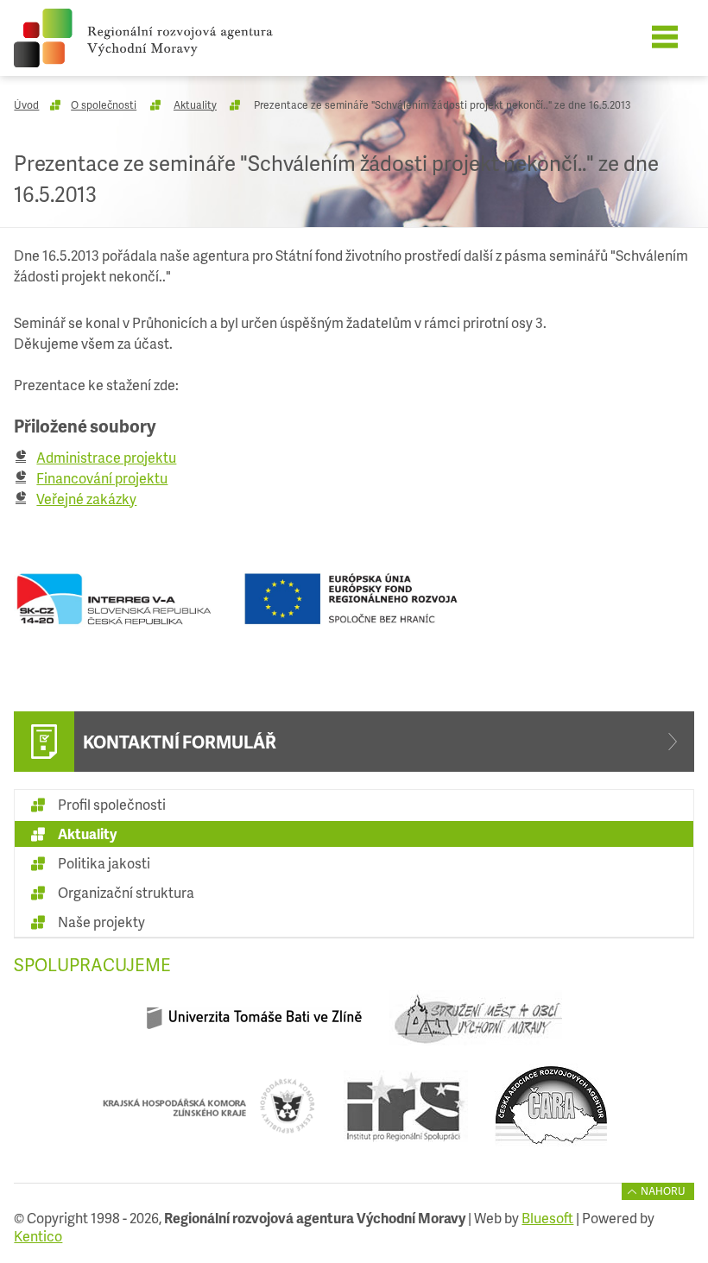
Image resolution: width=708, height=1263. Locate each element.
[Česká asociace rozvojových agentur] (551, 1112)
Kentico (38, 1236)
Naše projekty (101, 921)
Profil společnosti (112, 804)
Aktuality (195, 105)
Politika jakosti (104, 863)
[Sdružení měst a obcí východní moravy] (475, 1025)
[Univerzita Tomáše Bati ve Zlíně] (254, 1025)
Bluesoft (547, 1218)
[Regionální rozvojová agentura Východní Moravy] (166, 38)
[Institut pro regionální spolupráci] (405, 1112)
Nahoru (663, 1191)
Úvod (26, 105)
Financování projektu (102, 478)
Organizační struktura (126, 892)
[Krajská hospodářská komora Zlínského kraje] (208, 1112)
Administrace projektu (106, 457)
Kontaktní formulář (179, 741)
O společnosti (103, 105)
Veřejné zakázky (86, 498)
